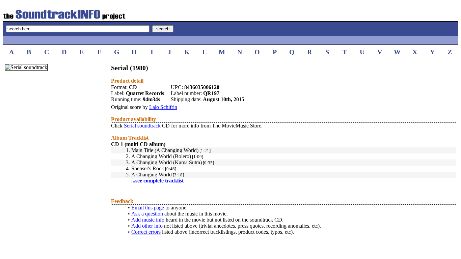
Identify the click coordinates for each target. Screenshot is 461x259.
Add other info (147, 226)
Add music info (147, 220)
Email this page (147, 207)
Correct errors (146, 232)
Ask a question (147, 214)
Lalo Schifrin (163, 107)
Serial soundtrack (142, 125)
